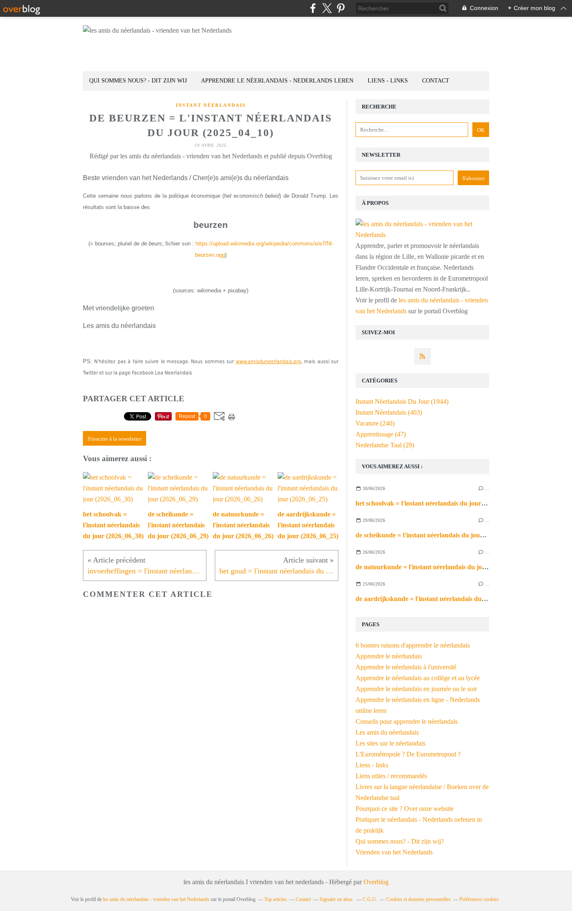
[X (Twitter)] (327, 8)
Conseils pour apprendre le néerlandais (407, 721)
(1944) (402, 401)
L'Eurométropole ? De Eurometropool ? (408, 754)
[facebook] (313, 8)
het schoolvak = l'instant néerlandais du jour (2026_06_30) (438, 503)
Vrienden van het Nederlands (394, 852)
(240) (375, 423)
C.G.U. (370, 899)
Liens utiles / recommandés (391, 775)
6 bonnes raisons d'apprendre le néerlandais (413, 645)
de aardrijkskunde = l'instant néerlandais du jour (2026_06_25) (445, 598)
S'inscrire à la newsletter (115, 439)
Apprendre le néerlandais (389, 656)
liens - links (388, 80)
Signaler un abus (336, 899)
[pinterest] (340, 8)
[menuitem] (138, 81)
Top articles (275, 899)
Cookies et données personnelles (418, 899)
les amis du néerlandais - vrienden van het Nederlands (156, 899)
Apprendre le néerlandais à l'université (406, 667)
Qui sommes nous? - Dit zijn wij (138, 80)
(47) (381, 434)
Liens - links (372, 765)
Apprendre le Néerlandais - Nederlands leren (277, 80)
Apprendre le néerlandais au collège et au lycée (418, 677)
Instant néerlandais (211, 105)
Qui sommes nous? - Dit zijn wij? (400, 841)
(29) (385, 445)
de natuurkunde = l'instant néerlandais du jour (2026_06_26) (442, 566)
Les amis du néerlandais (387, 732)
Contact (435, 80)
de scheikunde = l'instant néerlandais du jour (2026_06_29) (439, 535)
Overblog (376, 881)
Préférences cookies (479, 899)
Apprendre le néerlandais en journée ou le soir (416, 688)
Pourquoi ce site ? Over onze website (404, 808)
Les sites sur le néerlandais (390, 743)
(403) (389, 412)
